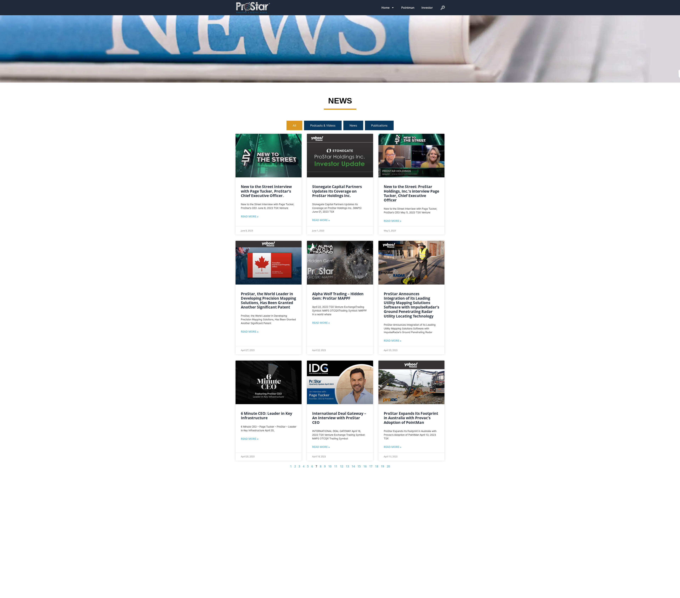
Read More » (249, 216)
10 (330, 466)
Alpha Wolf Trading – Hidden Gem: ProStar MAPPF (338, 296)
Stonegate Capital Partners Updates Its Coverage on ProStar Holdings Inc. (337, 191)
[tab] (294, 125)
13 (347, 466)
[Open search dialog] (443, 8)
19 (382, 466)
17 (370, 466)
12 (341, 466)
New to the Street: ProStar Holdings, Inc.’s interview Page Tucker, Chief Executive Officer (411, 193)
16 (365, 466)
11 (335, 466)
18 (376, 466)
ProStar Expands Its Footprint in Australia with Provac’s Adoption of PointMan (411, 418)
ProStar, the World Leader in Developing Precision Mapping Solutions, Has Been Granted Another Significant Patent (268, 300)
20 (388, 466)
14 (353, 466)
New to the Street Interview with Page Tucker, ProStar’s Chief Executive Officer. (266, 191)
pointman (407, 8)
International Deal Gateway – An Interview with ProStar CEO (339, 418)
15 (359, 466)
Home (385, 8)
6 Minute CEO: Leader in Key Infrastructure (266, 415)
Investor (427, 8)
